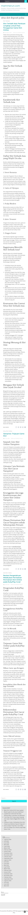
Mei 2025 (6, 865)
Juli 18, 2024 (6, 584)
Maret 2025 (7, 868)
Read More (6, 427)
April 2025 (7, 867)
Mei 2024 (6, 885)
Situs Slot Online (7, 431)
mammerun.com (10, 5)
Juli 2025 (6, 861)
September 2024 (8, 879)
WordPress (10, 911)
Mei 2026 (6, 844)
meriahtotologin (16, 546)
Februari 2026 (7, 849)
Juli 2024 (6, 882)
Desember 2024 (8, 873)
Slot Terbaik (6, 21)
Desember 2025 (8, 853)
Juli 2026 (6, 841)
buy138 (20, 631)
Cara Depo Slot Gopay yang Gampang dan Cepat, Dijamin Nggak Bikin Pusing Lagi (14, 819)
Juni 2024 (6, 884)
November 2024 (8, 875)
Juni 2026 (6, 843)
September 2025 (8, 858)
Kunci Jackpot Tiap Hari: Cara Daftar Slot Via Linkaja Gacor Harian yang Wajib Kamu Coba (14, 827)
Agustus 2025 (7, 860)
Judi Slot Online (7, 573)
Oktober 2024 (7, 877)
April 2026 (7, 846)
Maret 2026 (7, 848)
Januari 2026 (7, 851)
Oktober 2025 (7, 856)
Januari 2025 (7, 872)
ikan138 (3, 894)
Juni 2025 (6, 863)
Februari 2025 (7, 870)
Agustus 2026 (7, 839)
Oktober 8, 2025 (8, 32)
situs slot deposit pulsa (19, 32)
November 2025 (8, 855)
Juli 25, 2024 (7, 438)
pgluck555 (21, 367)
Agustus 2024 (7, 880)
